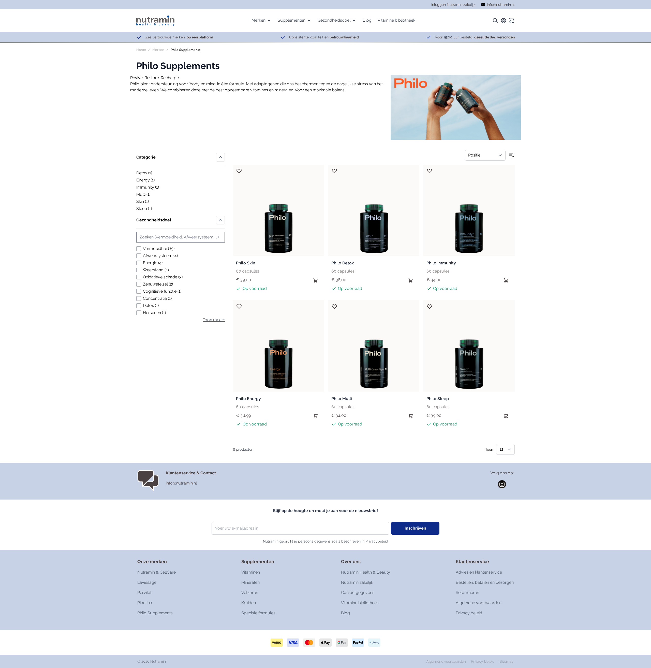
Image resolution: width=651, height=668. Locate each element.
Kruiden (248, 602)
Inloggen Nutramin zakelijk (453, 5)
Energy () (153, 180)
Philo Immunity (441, 263)
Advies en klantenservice (479, 572)
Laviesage (146, 582)
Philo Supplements (155, 612)
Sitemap (507, 661)
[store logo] (155, 20)
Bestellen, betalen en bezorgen (485, 582)
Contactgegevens (357, 592)
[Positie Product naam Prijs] (485, 155)
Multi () (153, 194)
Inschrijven (415, 528)
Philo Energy (248, 398)
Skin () (153, 202)
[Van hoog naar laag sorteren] (512, 155)
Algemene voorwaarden (478, 602)
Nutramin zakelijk (357, 582)
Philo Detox (342, 263)
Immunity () (153, 187)
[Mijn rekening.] (503, 21)
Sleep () (153, 209)
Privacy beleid (469, 612)
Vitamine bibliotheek (360, 602)
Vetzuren (249, 592)
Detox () (153, 173)
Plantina (144, 602)
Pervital (144, 592)
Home (141, 50)
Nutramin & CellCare (156, 572)
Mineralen (250, 582)
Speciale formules (258, 612)
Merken (158, 50)
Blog (345, 612)
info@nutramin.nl (181, 483)
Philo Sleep (437, 398)
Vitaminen (250, 572)
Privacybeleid (376, 541)
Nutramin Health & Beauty (365, 572)
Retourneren (467, 592)
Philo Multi (341, 398)
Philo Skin (245, 263)
